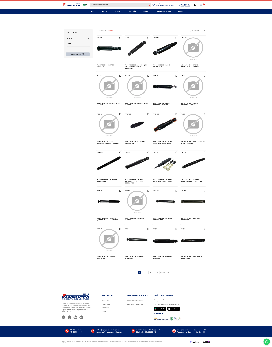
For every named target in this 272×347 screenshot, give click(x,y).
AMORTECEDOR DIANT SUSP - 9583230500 (107, 180)
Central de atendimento (135, 304)
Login (182, 6)
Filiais (104, 311)
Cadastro (187, 6)
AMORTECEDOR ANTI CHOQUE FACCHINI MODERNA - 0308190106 (136, 66)
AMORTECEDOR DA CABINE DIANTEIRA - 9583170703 (162, 142)
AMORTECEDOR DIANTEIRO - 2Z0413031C (191, 257)
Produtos (105, 12)
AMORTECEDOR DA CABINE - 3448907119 (135, 142)
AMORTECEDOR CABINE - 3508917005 (162, 65)
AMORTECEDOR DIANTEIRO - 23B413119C (107, 257)
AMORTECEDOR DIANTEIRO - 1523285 (135, 219)
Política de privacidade (135, 301)
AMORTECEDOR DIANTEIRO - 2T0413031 (135, 257)
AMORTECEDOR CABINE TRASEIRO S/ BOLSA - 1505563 (108, 142)
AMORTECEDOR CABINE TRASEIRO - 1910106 (189, 104)
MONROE (110, 31)
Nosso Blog (106, 304)
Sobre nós (105, 301)
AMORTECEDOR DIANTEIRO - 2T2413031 (163, 257)
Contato (180, 12)
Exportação (132, 12)
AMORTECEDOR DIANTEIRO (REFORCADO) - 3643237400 (107, 219)
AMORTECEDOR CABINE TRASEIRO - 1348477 (161, 104)
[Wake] (206, 342)
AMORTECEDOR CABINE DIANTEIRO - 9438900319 (190, 65)
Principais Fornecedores (163, 12)
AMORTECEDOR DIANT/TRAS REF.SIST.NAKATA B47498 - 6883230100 (135, 181)
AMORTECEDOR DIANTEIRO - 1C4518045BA (163, 219)
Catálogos (118, 12)
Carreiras (105, 308)
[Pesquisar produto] (148, 5)
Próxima (162, 272)
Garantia (145, 12)
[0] (201, 4)
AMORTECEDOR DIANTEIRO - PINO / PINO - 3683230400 (163, 180)
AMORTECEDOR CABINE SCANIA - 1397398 (137, 104)
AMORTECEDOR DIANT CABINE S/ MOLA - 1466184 (193, 142)
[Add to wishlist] (120, 37)
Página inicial (102, 31)
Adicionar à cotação (109, 58)
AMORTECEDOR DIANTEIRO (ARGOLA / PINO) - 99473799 (191, 180)
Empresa (91, 12)
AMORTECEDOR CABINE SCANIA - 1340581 (109, 104)
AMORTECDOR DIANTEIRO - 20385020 (107, 65)
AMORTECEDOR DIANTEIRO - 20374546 (191, 219)
